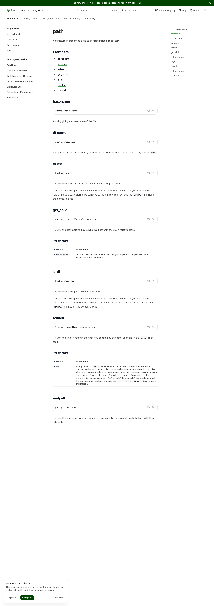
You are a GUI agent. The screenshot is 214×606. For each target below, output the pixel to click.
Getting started (30, 18)
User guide (47, 18)
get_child (175, 52)
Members (175, 33)
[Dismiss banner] (210, 3)
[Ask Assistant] (153, 110)
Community (89, 18)
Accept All (27, 597)
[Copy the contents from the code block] (148, 110)
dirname (175, 43)
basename (176, 38)
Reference (61, 18)
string (79, 366)
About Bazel (13, 18)
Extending (75, 18)
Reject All (12, 597)
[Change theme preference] (204, 10)
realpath (175, 75)
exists (174, 47)
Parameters (178, 57)
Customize (58, 597)
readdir (174, 66)
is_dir (173, 61)
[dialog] (35, 591)
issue (115, 3)
